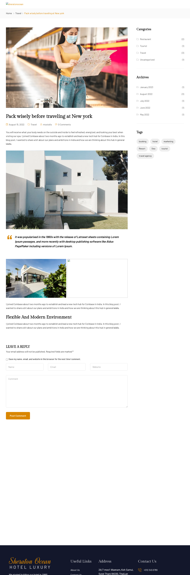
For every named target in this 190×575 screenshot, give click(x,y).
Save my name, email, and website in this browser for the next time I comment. (45, 359)
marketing (168, 141)
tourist (165, 148)
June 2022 (145, 107)
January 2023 (146, 87)
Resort (142, 148)
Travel (18, 13)
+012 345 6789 (150, 569)
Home (9, 13)
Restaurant (145, 39)
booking (142, 141)
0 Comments (64, 124)
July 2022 (144, 100)
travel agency (145, 156)
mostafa (47, 124)
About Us (75, 569)
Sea (153, 148)
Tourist (143, 45)
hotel (155, 141)
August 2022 (146, 94)
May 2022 (144, 114)
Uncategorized (147, 59)
